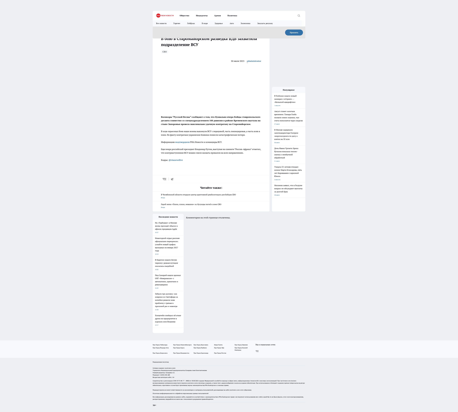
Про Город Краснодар (201, 353)
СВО (164, 51)
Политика (232, 15)
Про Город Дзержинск (160, 353)
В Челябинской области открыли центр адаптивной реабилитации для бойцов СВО (198, 196)
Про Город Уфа (219, 348)
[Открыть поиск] (298, 15)
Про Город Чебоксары (160, 345)
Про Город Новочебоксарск (182, 345)
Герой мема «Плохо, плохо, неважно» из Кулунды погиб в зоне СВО (191, 205)
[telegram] (172, 179)
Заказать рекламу (265, 23)
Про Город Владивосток (181, 353)
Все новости (161, 23)
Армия (217, 15)
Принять (294, 32)
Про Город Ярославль (201, 345)
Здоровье (219, 23)
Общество (184, 15)
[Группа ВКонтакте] (257, 351)
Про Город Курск (178, 348)
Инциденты (202, 15)
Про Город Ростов (220, 353)
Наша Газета (218, 345)
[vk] (165, 179)
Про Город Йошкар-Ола (161, 348)
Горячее (176, 23)
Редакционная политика (161, 362)
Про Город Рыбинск (200, 348)
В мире (205, 23)
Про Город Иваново (241, 345)
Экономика (245, 23)
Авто (232, 23)
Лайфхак (191, 23)
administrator (254, 61)
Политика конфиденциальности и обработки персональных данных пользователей (180, 393)
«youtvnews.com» (170, 368)
